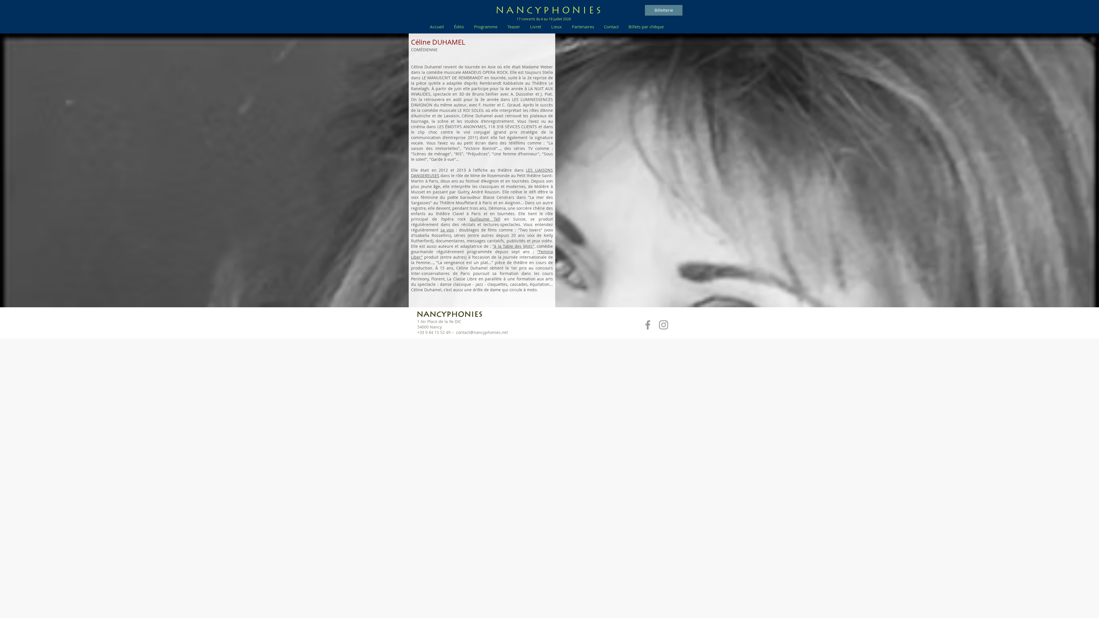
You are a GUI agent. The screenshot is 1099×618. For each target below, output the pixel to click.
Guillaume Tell (485, 219)
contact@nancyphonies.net (482, 332)
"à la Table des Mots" (513, 246)
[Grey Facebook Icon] (648, 325)
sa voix (447, 230)
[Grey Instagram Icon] (663, 325)
